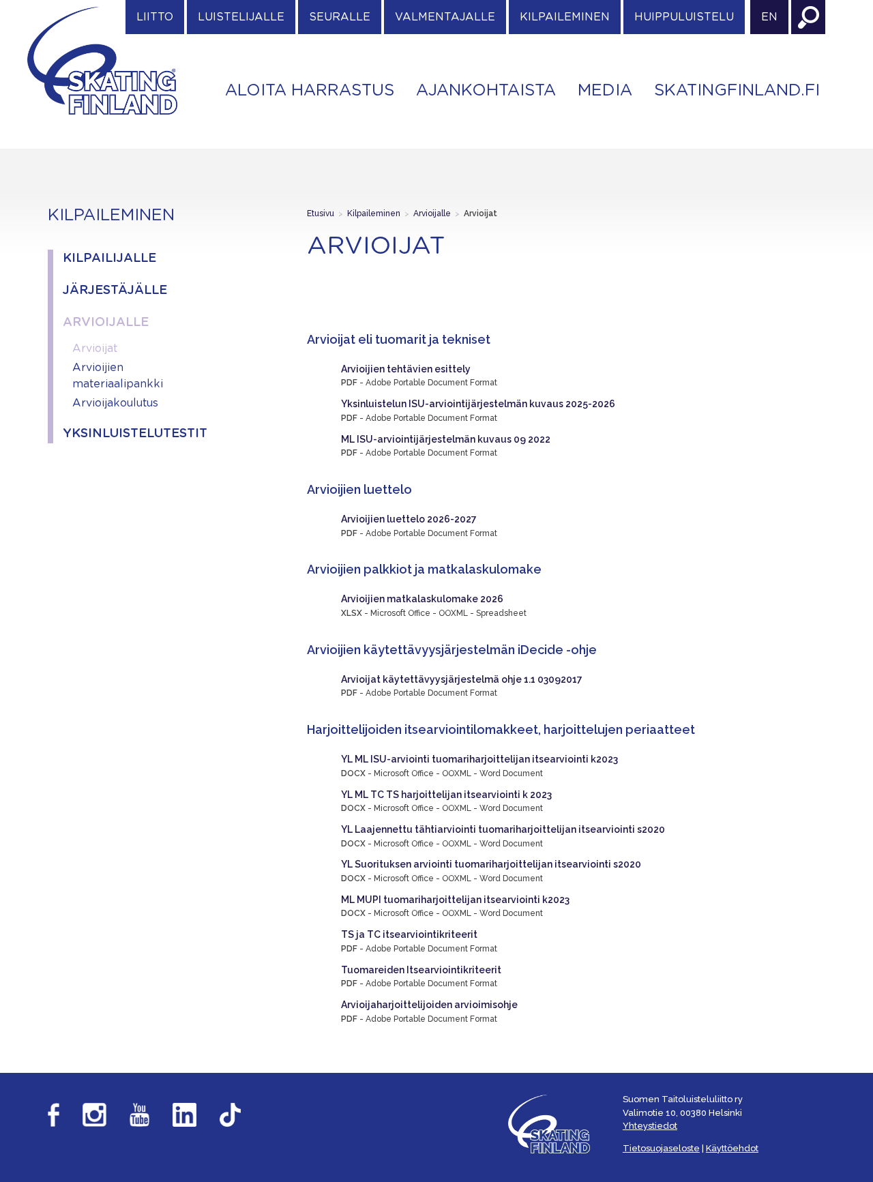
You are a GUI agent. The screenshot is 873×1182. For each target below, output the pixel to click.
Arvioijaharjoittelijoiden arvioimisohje (429, 1004)
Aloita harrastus (309, 91)
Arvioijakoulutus (115, 403)
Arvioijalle (106, 322)
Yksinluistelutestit (132, 434)
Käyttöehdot (732, 1148)
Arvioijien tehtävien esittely (406, 369)
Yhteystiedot (650, 1126)
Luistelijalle (241, 17)
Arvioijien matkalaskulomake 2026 (422, 598)
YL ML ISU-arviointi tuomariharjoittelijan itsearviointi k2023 (479, 759)
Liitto (154, 17)
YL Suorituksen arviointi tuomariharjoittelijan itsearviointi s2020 (491, 864)
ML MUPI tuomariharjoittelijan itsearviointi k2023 (455, 899)
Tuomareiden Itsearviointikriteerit (421, 969)
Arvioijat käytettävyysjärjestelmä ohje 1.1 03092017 (461, 679)
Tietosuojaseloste (661, 1148)
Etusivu (320, 213)
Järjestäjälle (115, 290)
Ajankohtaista (486, 91)
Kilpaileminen (565, 17)
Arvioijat (94, 348)
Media (605, 91)
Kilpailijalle (109, 258)
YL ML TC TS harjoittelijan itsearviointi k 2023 (446, 794)
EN (769, 17)
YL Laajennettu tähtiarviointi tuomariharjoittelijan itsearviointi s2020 (503, 829)
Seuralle (339, 17)
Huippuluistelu (684, 17)
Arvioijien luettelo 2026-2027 (409, 519)
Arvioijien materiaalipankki (117, 375)
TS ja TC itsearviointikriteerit (409, 934)
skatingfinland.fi (737, 91)
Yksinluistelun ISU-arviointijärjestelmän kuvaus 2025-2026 (478, 403)
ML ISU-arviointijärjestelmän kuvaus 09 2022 (445, 439)
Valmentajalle (445, 17)
